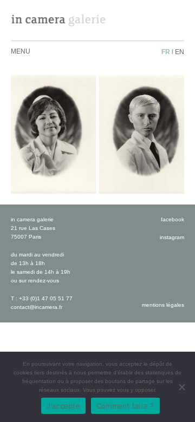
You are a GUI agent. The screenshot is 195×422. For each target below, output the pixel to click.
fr (165, 52)
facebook (172, 219)
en (179, 52)
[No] (181, 386)
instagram (172, 237)
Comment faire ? (125, 405)
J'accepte (63, 405)
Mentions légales (163, 305)
